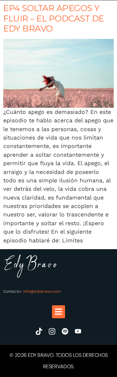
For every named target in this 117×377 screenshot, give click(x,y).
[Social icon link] (39, 331)
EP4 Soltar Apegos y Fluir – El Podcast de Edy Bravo (53, 18)
